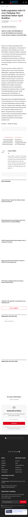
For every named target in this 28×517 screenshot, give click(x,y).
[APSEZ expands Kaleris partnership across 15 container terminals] (14, 231)
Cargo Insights (6, 21)
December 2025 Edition (14, 397)
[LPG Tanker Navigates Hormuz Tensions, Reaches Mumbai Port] (14, 272)
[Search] (26, 2)
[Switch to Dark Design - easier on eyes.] (23, 2)
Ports (20, 20)
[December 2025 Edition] (14, 380)
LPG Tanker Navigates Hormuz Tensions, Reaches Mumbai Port (12, 281)
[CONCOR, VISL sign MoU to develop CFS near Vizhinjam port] (14, 292)
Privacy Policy (12, 428)
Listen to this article (9, 26)
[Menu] (2, 2)
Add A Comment (14, 308)
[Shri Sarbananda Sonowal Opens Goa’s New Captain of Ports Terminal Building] (14, 211)
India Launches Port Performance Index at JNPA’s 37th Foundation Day (12, 261)
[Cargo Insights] (14, 2)
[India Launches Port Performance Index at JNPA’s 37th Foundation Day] (14, 252)
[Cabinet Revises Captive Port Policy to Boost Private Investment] (14, 191)
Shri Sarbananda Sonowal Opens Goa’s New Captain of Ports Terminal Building (13, 220)
